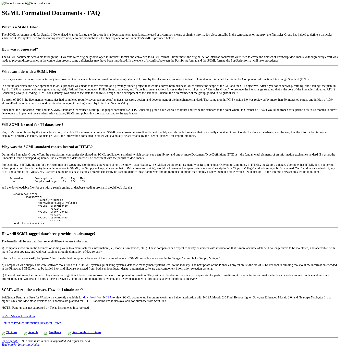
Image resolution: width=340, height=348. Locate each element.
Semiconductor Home (86, 332)
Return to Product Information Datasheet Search (31, 323)
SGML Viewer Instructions (18, 316)
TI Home (11, 332)
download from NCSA (97, 297)
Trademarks (9, 344)
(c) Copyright (10, 341)
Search (33, 332)
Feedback (55, 332)
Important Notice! (29, 344)
